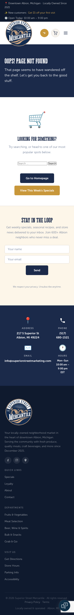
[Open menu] (65, 33)
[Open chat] (64, 605)
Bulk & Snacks (13, 534)
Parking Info (12, 572)
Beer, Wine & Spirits (16, 528)
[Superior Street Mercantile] (19, 33)
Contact (9, 497)
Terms (45, 602)
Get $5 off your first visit (41, 13)
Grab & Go (11, 541)
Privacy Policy (32, 602)
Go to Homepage (37, 178)
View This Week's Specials (37, 190)
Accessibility (12, 579)
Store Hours (12, 565)
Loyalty (9, 483)
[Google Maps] (25, 460)
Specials (9, 477)
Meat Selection (14, 521)
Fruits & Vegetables (16, 514)
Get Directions (13, 559)
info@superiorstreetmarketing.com (28, 360)
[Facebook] (8, 460)
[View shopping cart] (55, 33)
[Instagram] (16, 460)
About (8, 490)
